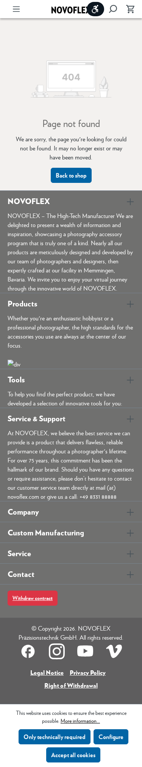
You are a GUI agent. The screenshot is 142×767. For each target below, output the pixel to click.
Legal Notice (47, 672)
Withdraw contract (32, 598)
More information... (80, 720)
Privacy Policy (88, 672)
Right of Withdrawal (71, 685)
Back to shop (71, 175)
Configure (110, 736)
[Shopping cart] (128, 9)
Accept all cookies (73, 754)
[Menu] (16, 9)
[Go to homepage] (71, 9)
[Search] (113, 9)
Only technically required (54, 736)
